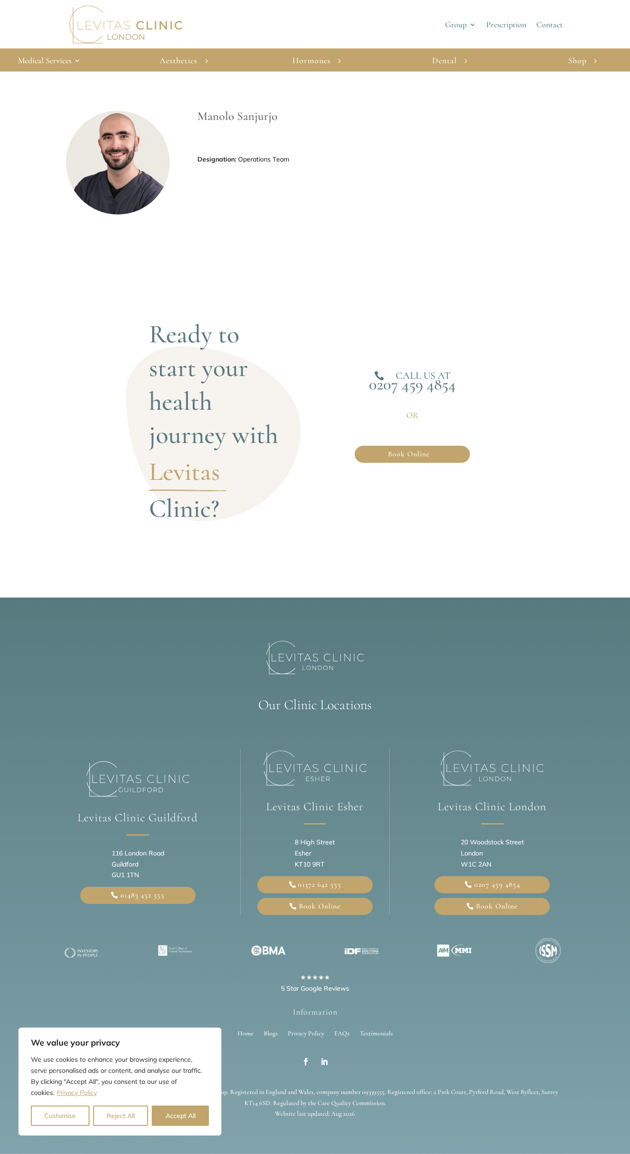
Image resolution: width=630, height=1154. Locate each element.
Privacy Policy (77, 1092)
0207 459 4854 (412, 384)
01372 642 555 (319, 884)
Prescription (506, 25)
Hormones (311, 60)
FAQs (342, 1033)
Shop (577, 60)
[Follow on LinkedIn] (324, 1061)
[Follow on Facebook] (305, 1061)
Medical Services (44, 61)
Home (246, 1033)
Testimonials (376, 1033)
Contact (549, 25)
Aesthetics (178, 60)
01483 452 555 (142, 895)
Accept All (181, 1116)
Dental (444, 60)
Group (456, 25)
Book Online (409, 454)
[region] (119, 1082)
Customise (60, 1116)
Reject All (121, 1116)
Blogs (271, 1033)
